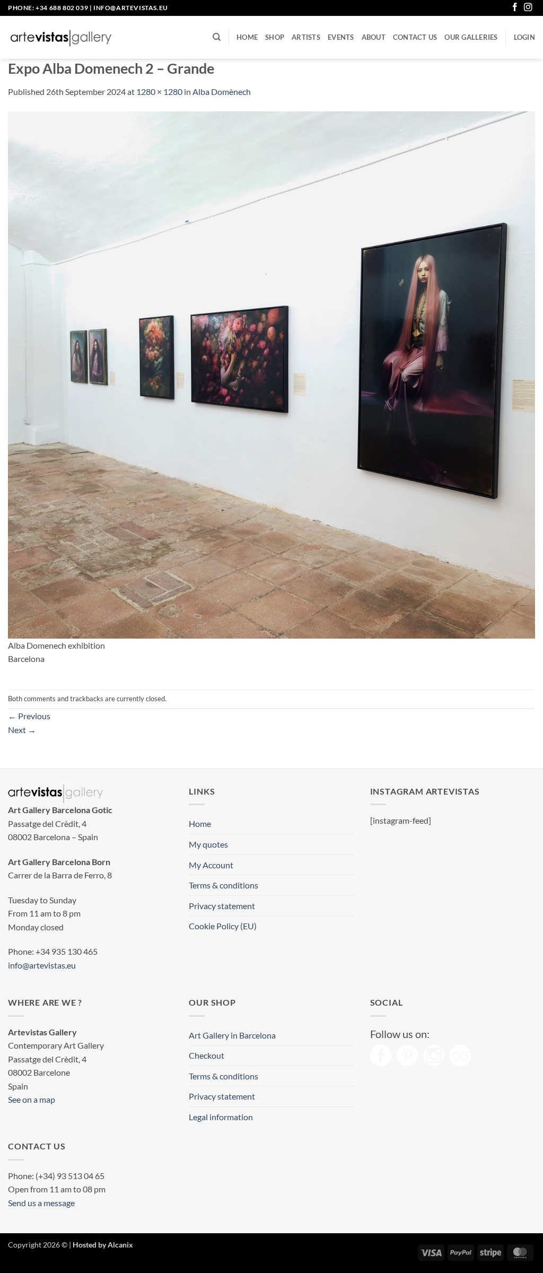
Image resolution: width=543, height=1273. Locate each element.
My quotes (208, 844)
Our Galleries (470, 37)
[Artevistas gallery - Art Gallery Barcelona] (61, 37)
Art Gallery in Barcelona (232, 1035)
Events (341, 37)
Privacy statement (222, 906)
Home (247, 37)
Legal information (221, 1117)
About (374, 37)
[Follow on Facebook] (515, 7)
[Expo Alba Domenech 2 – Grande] (271, 374)
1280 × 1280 (159, 91)
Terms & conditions (223, 885)
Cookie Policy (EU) (223, 926)
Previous (29, 716)
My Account (211, 865)
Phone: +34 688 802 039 (48, 8)
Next (22, 730)
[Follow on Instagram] (528, 7)
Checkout (206, 1055)
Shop (274, 37)
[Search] (217, 37)
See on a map (31, 1099)
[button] (524, 37)
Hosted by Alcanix (103, 1244)
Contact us (415, 37)
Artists (306, 37)
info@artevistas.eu (130, 8)
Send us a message (41, 1203)
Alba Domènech (221, 91)
